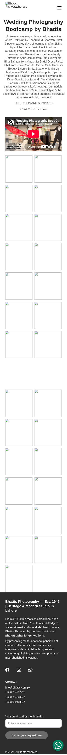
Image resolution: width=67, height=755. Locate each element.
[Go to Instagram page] (19, 670)
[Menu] (59, 7)
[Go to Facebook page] (7, 670)
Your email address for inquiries (24, 716)
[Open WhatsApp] (58, 745)
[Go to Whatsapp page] (30, 670)
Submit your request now (27, 735)
